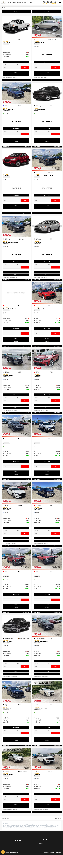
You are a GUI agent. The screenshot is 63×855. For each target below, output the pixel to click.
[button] (30, 27)
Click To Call (16, 75)
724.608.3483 (49, 2)
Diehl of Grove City (6, 146)
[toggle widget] (3, 852)
